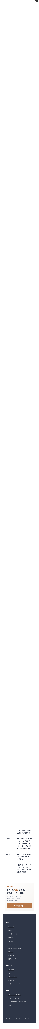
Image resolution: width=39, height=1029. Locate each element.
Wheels (10, 952)
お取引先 (11, 973)
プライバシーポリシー (15, 995)
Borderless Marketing (15, 948)
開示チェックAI (12, 959)
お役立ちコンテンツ (14, 984)
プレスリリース (13, 977)
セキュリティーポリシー (15, 998)
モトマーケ (11, 945)
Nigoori (10, 930)
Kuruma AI (11, 927)
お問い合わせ (12, 1005)
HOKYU (10, 937)
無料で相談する (20, 906)
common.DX (12, 955)
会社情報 (11, 970)
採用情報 (11, 980)
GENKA (10, 941)
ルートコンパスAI (13, 934)
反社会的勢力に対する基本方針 (17, 1002)
